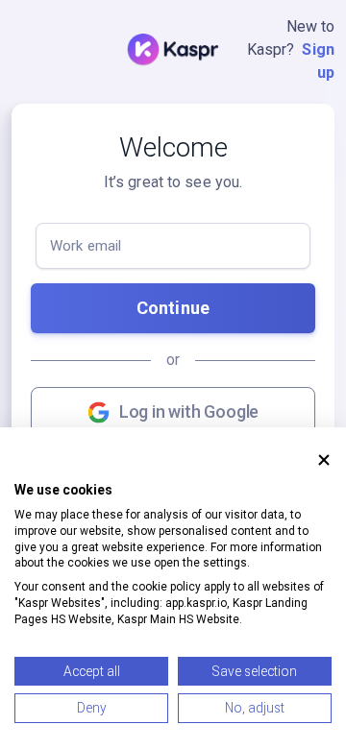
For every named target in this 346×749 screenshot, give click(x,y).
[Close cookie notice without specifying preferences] (324, 460)
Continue (173, 308)
